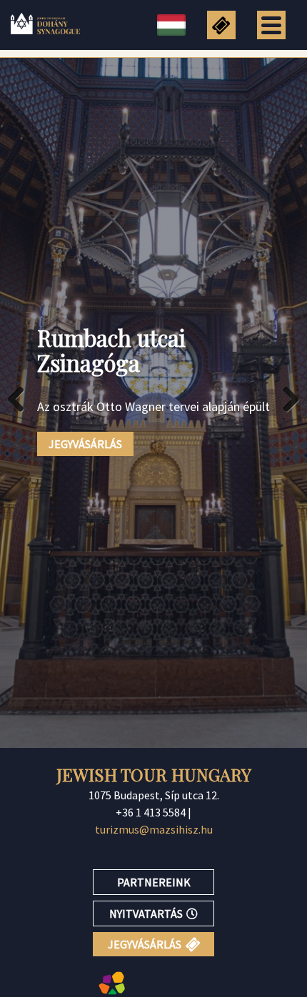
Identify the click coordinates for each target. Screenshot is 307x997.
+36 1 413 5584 (151, 812)
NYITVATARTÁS (146, 913)
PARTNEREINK (154, 882)
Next (285, 399)
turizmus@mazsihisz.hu (154, 829)
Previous (21, 399)
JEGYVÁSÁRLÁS (85, 444)
